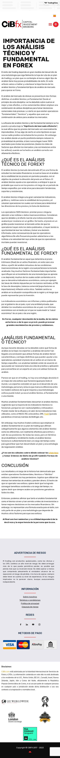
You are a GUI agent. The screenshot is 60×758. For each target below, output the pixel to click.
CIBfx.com (5, 672)
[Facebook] (20, 624)
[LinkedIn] (27, 624)
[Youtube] (33, 624)
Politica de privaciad (30, 603)
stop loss (53, 453)
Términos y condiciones (30, 600)
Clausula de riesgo (30, 607)
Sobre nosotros (30, 597)
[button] (50, 24)
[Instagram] (39, 624)
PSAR (46, 414)
